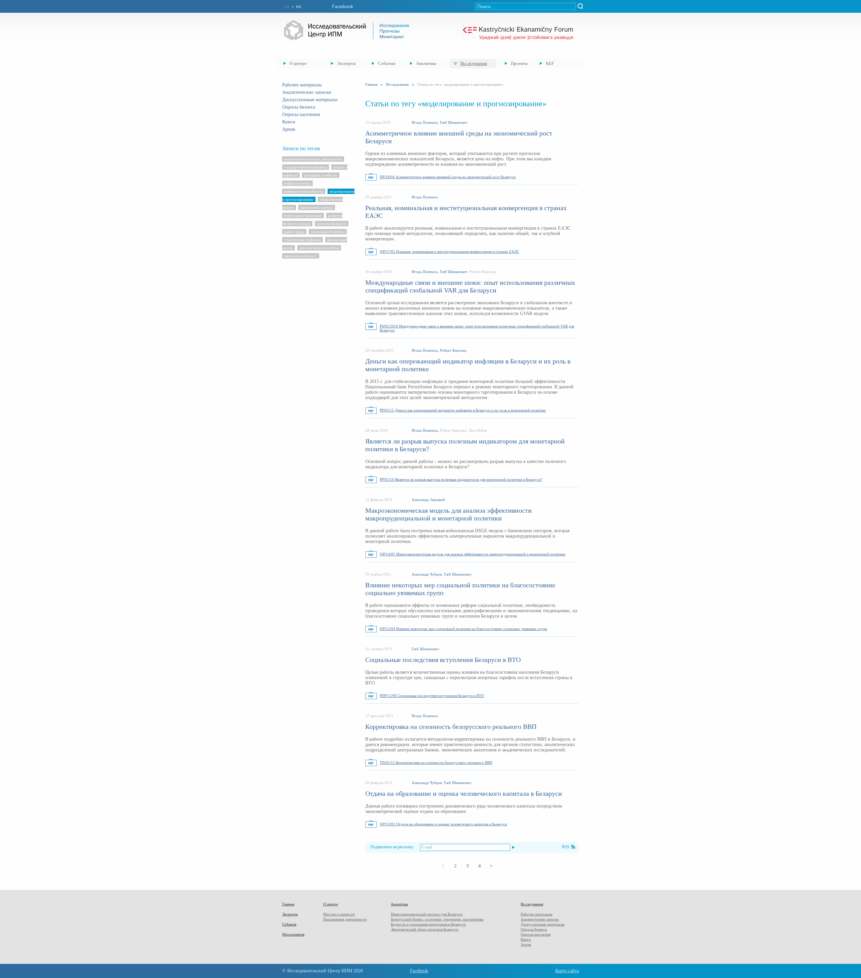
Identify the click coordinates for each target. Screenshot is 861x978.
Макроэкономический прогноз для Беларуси (426, 914)
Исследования (473, 63)
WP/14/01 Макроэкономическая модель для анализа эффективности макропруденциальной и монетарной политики (472, 554)
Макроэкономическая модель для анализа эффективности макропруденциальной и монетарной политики (448, 514)
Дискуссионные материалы (309, 99)
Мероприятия (293, 934)
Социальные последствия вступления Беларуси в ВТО (443, 659)
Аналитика (426, 63)
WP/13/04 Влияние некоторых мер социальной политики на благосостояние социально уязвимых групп (463, 629)
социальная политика (328, 232)
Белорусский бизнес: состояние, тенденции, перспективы (437, 919)
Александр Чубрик (427, 574)
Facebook (342, 6)
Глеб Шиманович (453, 122)
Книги (288, 121)
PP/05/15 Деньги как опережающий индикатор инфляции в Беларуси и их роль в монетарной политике (463, 410)
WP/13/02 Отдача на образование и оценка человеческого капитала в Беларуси (443, 824)
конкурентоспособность (303, 191)
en (298, 6)
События (386, 63)
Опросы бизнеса (298, 107)
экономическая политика (319, 248)
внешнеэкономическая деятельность (313, 159)
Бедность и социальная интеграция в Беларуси (428, 924)
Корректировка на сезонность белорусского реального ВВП (450, 726)
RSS (565, 847)
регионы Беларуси (331, 224)
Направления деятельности (345, 919)
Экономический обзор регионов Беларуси (424, 929)
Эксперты (346, 63)
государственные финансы (305, 167)
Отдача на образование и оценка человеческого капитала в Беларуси (463, 793)
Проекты (519, 63)
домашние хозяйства (320, 175)
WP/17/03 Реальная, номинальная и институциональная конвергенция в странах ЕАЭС (449, 251)
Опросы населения (301, 114)
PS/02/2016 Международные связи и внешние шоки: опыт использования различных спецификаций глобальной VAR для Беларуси (477, 328)
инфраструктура (297, 183)
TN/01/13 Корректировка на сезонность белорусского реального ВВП (436, 762)
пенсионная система (316, 207)
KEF (550, 63)
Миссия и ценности (339, 914)
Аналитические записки (306, 92)
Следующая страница (491, 865)
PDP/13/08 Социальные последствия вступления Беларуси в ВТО (432, 696)
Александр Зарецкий (428, 500)
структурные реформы (302, 240)
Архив (288, 129)
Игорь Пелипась (425, 122)
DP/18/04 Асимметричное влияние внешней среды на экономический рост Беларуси (448, 177)
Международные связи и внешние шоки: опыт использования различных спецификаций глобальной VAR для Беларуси (470, 286)
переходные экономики (303, 215)
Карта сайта (567, 970)
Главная (371, 84)
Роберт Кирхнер (453, 350)
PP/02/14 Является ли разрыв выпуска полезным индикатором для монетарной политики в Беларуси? (461, 479)
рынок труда (294, 232)
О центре (298, 63)
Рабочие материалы (302, 84)
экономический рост (300, 256)
